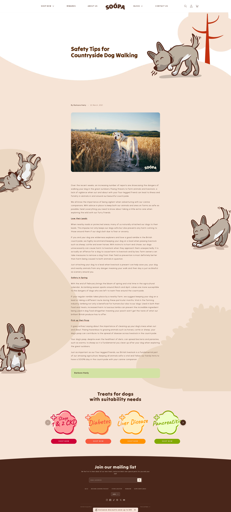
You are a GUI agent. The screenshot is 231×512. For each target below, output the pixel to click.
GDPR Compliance (140, 488)
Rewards (71, 6)
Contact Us (161, 6)
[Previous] (48, 422)
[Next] (183, 422)
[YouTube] (124, 500)
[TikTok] (114, 500)
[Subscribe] (139, 480)
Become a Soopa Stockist (100, 488)
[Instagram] (107, 500)
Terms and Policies (144, 506)
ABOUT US (92, 6)
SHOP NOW (48, 6)
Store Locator (117, 488)
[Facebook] (110, 500)
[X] (121, 500)
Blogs (138, 6)
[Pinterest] (117, 500)
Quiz (86, 488)
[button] (185, 6)
